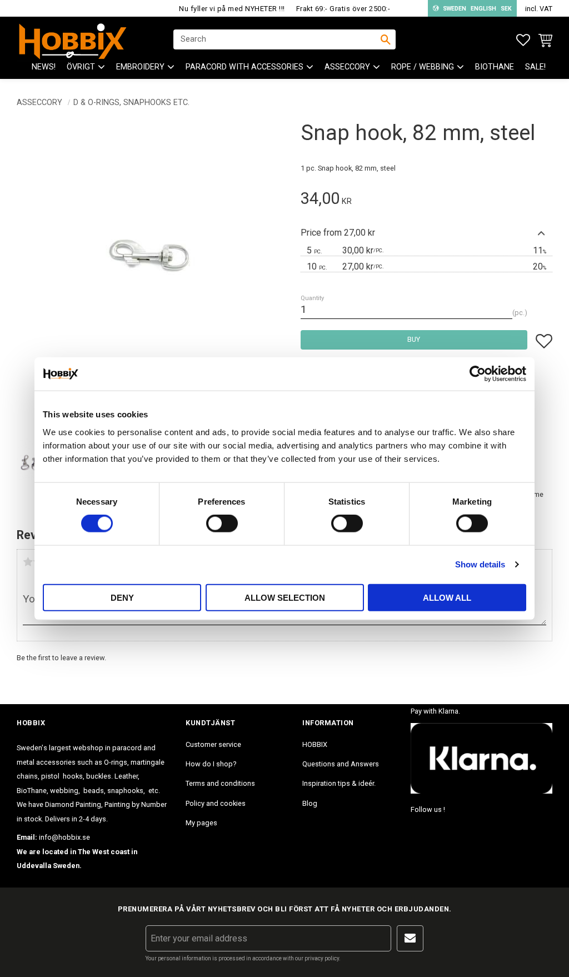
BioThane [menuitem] (494, 67)
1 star (28, 562)
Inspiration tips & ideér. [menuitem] (339, 783)
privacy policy (322, 958)
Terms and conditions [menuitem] (220, 783)
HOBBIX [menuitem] (314, 744)
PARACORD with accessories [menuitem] (244, 67)
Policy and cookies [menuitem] (216, 803)
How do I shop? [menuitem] (211, 764)
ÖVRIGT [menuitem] (81, 67)
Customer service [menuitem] (213, 744)
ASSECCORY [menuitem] (347, 67)
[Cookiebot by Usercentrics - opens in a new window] (477, 374)
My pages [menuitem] (201, 823)
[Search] (385, 39)
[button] (523, 40)
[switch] (222, 523)
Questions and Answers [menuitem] (340, 764)
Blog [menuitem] (309, 803)
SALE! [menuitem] (535, 67)
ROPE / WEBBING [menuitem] (422, 67)
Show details (480, 564)
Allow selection (284, 597)
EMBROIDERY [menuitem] (140, 67)
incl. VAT (538, 8)
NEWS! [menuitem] (44, 67)
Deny (122, 597)
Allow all (447, 597)
